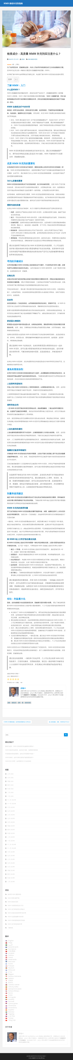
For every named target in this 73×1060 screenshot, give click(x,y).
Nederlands (12, 959)
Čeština (11, 955)
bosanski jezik (13, 947)
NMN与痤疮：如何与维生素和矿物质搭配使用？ (19, 757)
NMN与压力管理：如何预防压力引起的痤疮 (18, 761)
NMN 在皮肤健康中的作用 (15, 916)
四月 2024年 (11, 874)
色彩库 (34, 1058)
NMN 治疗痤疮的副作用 (15, 924)
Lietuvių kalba (13, 987)
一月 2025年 (11, 841)
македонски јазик (14, 989)
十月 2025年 (11, 807)
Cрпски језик (13, 1003)
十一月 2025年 (11, 803)
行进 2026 (10, 789)
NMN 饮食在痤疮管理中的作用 (17, 913)
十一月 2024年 (11, 848)
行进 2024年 (11, 878)
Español (11, 1010)
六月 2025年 (11, 822)
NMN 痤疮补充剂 (32, 59)
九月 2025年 (11, 811)
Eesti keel (11, 962)
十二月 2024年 (11, 844)
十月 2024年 (11, 852)
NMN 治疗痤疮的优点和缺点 (16, 909)
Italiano (11, 978)
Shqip (10, 943)
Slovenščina (12, 1008)
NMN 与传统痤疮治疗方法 (15, 905)
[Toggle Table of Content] (15, 79)
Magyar (11, 974)
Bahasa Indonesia (14, 976)
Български (12, 949)
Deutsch (11, 968)
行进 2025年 (11, 833)
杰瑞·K (23, 59)
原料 (19, 702)
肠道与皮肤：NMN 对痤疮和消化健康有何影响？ (19, 746)
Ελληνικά (11, 970)
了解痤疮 (10, 928)
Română (11, 999)
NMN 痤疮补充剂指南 (13, 3)
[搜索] (66, 734)
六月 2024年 (11, 867)
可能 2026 (10, 781)
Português (12, 997)
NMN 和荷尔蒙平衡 (13, 898)
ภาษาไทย (11, 1016)
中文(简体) (11, 951)
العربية (10, 945)
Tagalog (11, 1014)
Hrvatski (11, 953)
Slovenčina (12, 1005)
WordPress (41, 1058)
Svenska (11, 1012)
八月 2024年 (11, 859)
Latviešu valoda (13, 985)
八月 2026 (10, 774)
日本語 (10, 980)
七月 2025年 (11, 818)
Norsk (10, 993)
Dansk (10, 957)
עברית (10, 972)
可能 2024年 (11, 870)
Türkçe (10, 1018)
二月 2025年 (11, 837)
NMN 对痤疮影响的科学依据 (16, 920)
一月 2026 (10, 796)
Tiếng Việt (12, 1020)
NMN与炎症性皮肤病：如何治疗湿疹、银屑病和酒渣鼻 (21, 750)
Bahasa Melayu (13, 991)
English (10, 941)
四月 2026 (10, 785)
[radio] (8, 679)
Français (11, 966)
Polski (10, 995)
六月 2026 (10, 777)
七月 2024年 (11, 863)
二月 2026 (10, 792)
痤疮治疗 (14, 702)
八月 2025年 (11, 815)
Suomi (10, 964)
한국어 (10, 982)
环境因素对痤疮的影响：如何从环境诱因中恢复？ (20, 754)
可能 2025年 (11, 826)
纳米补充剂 (28, 702)
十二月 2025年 (11, 800)
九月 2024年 (11, 855)
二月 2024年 (11, 881)
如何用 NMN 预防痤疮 (14, 894)
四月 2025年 (11, 829)
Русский (11, 1001)
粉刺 (9, 702)
